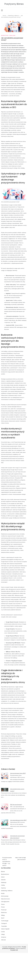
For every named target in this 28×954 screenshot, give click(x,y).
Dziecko (3, 879)
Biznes (3, 871)
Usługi (3, 934)
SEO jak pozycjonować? (16, 804)
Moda (2, 893)
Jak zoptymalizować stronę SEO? (18, 820)
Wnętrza (3, 937)
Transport (4, 923)
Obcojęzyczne (5, 901)
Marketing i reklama (8, 35)
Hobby (3, 885)
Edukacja (3, 882)
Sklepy (3, 915)
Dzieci (3, 877)
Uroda (3, 931)
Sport (2, 918)
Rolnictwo (4, 912)
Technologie (4, 921)
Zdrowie (3, 940)
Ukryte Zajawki (5, 929)
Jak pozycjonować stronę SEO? (18, 773)
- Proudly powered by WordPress (14, 947)
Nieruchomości (5, 899)
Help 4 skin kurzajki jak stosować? (20, 858)
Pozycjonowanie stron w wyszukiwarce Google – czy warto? (7, 861)
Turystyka (4, 926)
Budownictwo (5, 874)
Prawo (3, 907)
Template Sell (14, 950)
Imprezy (3, 888)
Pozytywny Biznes (14, 3)
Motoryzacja (4, 896)
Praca (3, 904)
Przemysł (3, 910)
